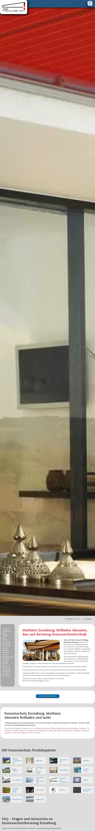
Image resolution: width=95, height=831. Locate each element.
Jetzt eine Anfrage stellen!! (47, 696)
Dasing (4, 640)
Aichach (31, 728)
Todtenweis (6, 676)
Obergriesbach (7, 656)
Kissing (4, 648)
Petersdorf (6, 659)
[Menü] (90, 3)
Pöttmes (5, 661)
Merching (5, 652)
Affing (4, 633)
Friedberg (5, 629)
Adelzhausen (6, 631)
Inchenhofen (6, 646)
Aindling (5, 635)
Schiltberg (6, 667)
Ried (4, 665)
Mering (4, 654)
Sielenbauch (6, 671)
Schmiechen (6, 669)
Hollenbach (6, 644)
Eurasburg (6, 642)
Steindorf (5, 673)
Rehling (5, 663)
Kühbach (5, 650)
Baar (3, 637)
